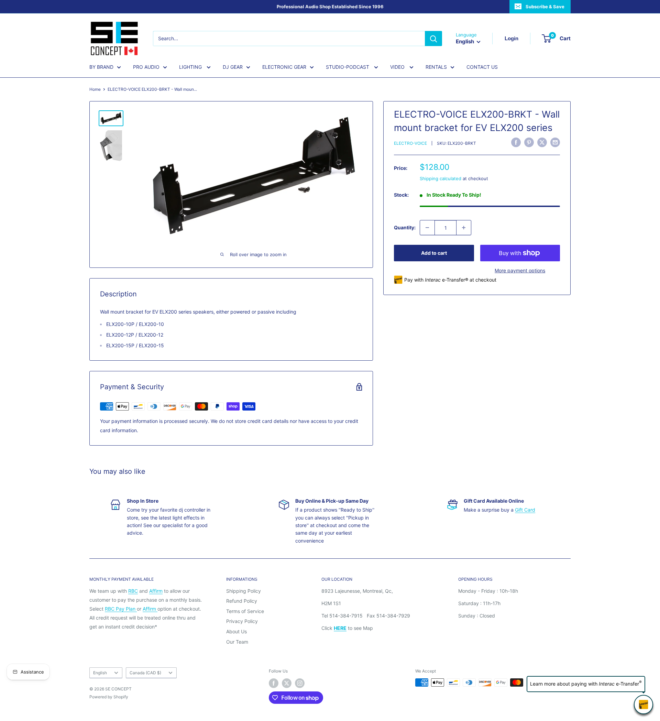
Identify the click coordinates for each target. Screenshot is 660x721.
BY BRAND (101, 67)
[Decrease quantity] (427, 227)
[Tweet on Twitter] (542, 142)
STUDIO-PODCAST (348, 67)
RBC (133, 591)
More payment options (520, 270)
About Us (236, 631)
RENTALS (436, 67)
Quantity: (405, 227)
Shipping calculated (440, 178)
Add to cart (434, 253)
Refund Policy (241, 601)
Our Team (237, 642)
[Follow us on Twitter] (287, 683)
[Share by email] (555, 142)
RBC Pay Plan (121, 609)
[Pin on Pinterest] (529, 142)
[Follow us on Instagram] (300, 683)
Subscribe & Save (545, 6)
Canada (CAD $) (145, 672)
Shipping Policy (243, 591)
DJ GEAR (233, 67)
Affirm (156, 591)
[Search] (433, 38)
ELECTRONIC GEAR (284, 67)
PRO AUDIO (146, 67)
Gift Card (525, 510)
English (100, 672)
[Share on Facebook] (516, 142)
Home (95, 89)
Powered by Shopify (108, 696)
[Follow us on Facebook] (273, 683)
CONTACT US (482, 67)
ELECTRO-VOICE (410, 143)
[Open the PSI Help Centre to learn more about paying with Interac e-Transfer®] (643, 704)
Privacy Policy (242, 621)
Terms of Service (245, 611)
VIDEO (398, 67)
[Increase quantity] (463, 227)
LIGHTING (191, 67)
